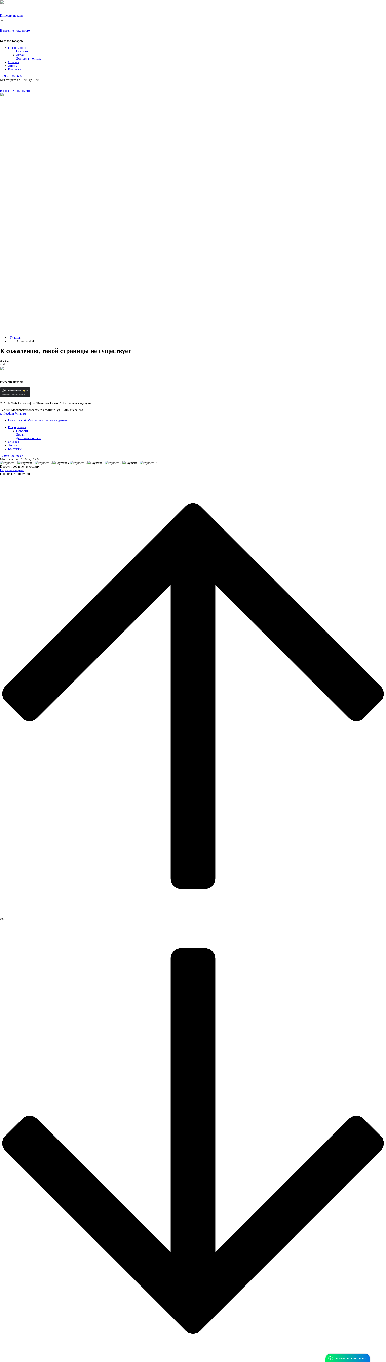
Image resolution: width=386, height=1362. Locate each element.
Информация (17, 47)
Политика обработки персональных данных (38, 420)
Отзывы (13, 62)
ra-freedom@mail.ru (13, 413)
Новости (22, 51)
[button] (347, 1358)
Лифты (13, 65)
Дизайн (21, 55)
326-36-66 (11, 76)
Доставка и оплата (28, 58)
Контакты (15, 69)
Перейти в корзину (13, 470)
